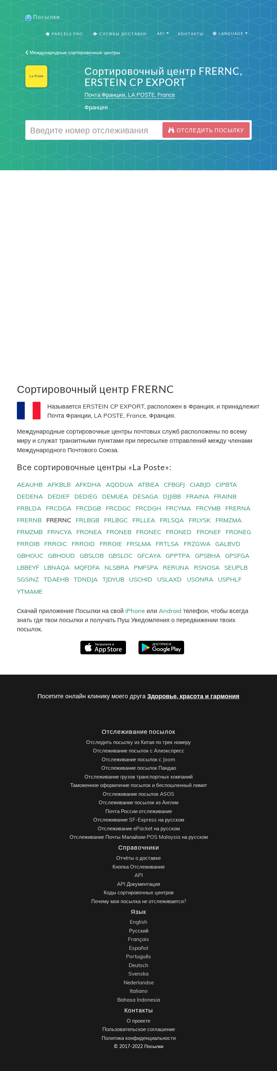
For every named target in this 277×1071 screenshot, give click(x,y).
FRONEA (89, 532)
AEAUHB (30, 484)
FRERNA (237, 508)
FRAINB (225, 496)
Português (138, 956)
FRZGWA (197, 544)
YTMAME (30, 591)
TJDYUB (113, 579)
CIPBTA (226, 484)
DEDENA (30, 496)
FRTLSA (167, 544)
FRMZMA (229, 520)
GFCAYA (149, 556)
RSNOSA (207, 567)
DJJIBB (172, 496)
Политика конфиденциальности (139, 1037)
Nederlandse (139, 982)
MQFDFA (87, 567)
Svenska (138, 973)
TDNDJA (86, 579)
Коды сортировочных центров (139, 892)
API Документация (138, 883)
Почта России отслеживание (138, 811)
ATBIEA (148, 484)
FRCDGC (118, 508)
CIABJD (200, 484)
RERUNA (176, 567)
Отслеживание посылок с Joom (138, 759)
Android (170, 611)
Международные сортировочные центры (74, 52)
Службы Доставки (122, 33)
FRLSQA (172, 520)
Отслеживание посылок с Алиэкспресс (138, 750)
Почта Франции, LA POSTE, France (129, 94)
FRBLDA (29, 508)
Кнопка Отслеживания (138, 866)
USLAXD (169, 579)
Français (138, 939)
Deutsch (138, 965)
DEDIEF (59, 496)
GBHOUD (61, 556)
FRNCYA (59, 532)
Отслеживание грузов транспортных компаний (138, 776)
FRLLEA (143, 520)
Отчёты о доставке (138, 858)
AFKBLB (59, 484)
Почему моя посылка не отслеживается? (138, 901)
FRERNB (29, 520)
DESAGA (145, 496)
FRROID (83, 544)
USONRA (200, 579)
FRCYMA (178, 508)
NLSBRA (116, 567)
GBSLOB (92, 556)
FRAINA (197, 496)
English (138, 922)
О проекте (138, 1020)
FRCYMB (208, 508)
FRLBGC (116, 520)
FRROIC (55, 544)
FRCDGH (148, 508)
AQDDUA (119, 484)
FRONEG (238, 532)
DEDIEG (85, 496)
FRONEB (118, 532)
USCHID (140, 579)
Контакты (191, 33)
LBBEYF (28, 567)
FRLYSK (200, 520)
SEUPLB (236, 567)
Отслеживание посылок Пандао (138, 768)
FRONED (179, 532)
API (138, 875)
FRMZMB (30, 532)
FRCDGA (58, 508)
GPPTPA (178, 556)
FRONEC (148, 532)
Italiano (139, 991)
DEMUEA (115, 496)
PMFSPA (146, 567)
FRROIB (28, 544)
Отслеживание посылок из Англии (138, 802)
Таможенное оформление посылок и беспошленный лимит (138, 785)
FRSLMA (139, 544)
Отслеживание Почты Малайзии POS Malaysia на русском (139, 837)
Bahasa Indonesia (138, 999)
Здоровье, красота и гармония (193, 696)
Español (138, 947)
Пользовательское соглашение (138, 1029)
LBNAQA (57, 567)
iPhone (135, 611)
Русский (138, 930)
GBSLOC (120, 556)
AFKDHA (88, 484)
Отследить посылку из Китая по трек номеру (138, 742)
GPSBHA (207, 556)
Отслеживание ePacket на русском (139, 828)
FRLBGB (87, 520)
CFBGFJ (174, 484)
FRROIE (111, 544)
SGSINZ (28, 579)
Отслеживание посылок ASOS (138, 793)
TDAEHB (56, 579)
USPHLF (230, 579)
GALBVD (228, 544)
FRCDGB (88, 508)
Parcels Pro (66, 33)
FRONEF (209, 532)
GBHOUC (30, 556)
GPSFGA (237, 556)
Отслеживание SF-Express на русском (138, 819)
